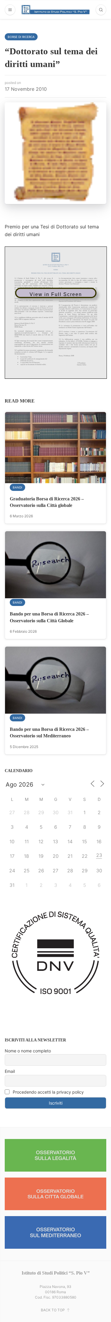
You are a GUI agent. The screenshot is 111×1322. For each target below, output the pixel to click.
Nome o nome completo (28, 1050)
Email (10, 1071)
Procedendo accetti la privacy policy (48, 1091)
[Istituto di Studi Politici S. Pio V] (56, 9)
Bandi (17, 487)
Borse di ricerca (21, 37)
